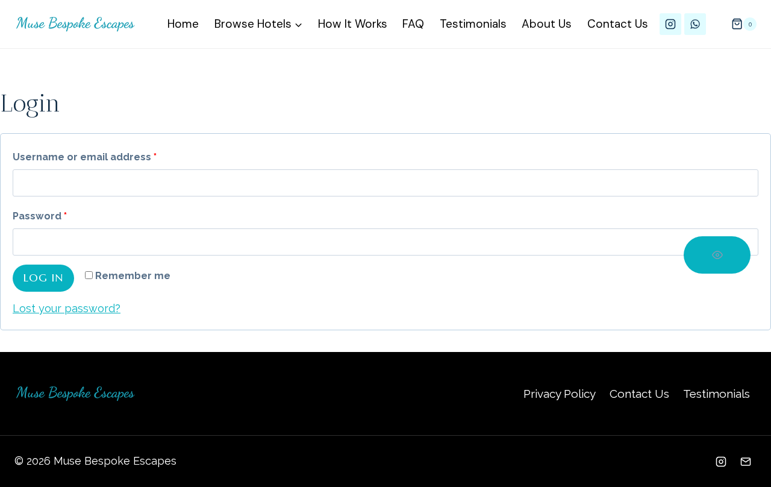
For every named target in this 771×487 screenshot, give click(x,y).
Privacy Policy (559, 393)
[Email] (746, 462)
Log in (43, 277)
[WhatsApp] (695, 24)
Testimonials (473, 23)
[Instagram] (670, 24)
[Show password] (717, 255)
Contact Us (617, 23)
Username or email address (88, 160)
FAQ (413, 23)
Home (183, 23)
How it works (352, 23)
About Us (547, 23)
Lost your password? (66, 308)
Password (43, 219)
